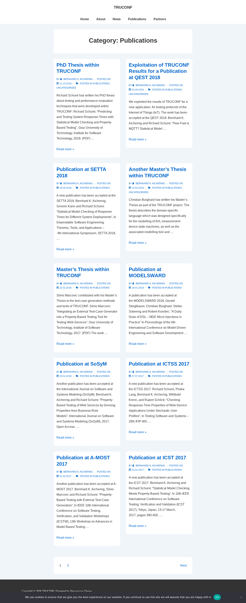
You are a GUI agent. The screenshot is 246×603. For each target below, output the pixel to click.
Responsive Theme (81, 591)
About (100, 19)
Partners (160, 19)
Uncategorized (66, 87)
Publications (137, 19)
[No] (241, 597)
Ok (217, 597)
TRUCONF (123, 7)
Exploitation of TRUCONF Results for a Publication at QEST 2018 (159, 71)
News (117, 19)
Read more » (65, 149)
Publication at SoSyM (82, 364)
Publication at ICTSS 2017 (159, 364)
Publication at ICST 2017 (157, 457)
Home (84, 19)
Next (183, 565)
